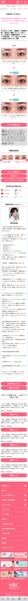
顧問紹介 (4, 543)
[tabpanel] (7, 159)
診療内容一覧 (5, 8)
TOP (3, 6)
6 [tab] (15, 167)
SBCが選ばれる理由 (7, 524)
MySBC (25, 599)
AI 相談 (17, 3)
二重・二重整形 (13, 8)
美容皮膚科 (8, 6)
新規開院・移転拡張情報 (8, 500)
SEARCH (21, 3)
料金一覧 (4, 490)
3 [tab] (10, 167)
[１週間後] (14, 80)
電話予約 (13, 599)
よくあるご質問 (6, 533)
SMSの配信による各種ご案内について (14, 595)
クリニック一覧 (6, 505)
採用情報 (4, 538)
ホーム (2, 599)
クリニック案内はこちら (8, 495)
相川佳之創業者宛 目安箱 (8, 528)
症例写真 (20, 8)
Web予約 (19, 599)
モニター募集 (5, 514)
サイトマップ (8, 592)
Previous (1, 160)
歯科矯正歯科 (13, 6)
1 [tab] (7, 167)
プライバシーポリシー (18, 592)
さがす (8, 599)
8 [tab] (18, 167)
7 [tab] (17, 167)
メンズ (24, 6)
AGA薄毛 (19, 6)
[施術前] (14, 53)
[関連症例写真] (7, 157)
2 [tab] (9, 167)
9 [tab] (20, 167)
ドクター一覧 (5, 509)
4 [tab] (12, 167)
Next (27, 160)
